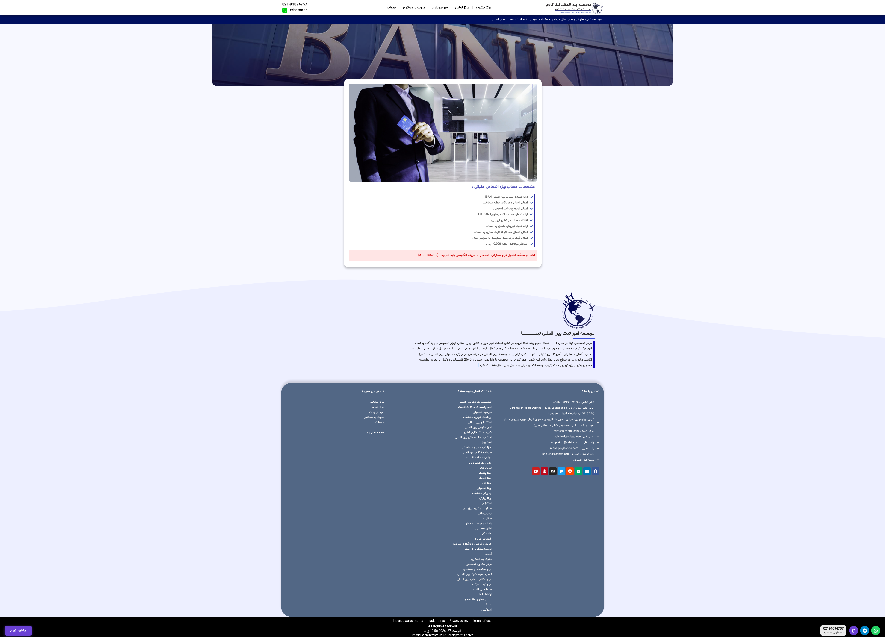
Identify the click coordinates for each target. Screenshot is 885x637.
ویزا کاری (486, 483)
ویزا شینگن (485, 478)
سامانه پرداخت (482, 589)
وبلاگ (488, 605)
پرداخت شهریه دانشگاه (477, 417)
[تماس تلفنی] (853, 630)
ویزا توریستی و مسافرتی (477, 448)
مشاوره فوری (18, 630)
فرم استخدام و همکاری (477, 569)
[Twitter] (561, 471)
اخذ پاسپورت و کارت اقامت (475, 407)
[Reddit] (570, 471)
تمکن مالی (485, 468)
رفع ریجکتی (485, 513)
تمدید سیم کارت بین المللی (474, 574)
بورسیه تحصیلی (482, 412)
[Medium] (578, 471)
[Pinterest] (544, 471)
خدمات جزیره (483, 539)
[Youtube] (536, 471)
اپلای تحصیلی (483, 529)
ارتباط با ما (485, 595)
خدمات (391, 7)
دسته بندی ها (375, 432)
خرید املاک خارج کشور (478, 432)
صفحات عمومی (539, 20)
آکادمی (488, 554)
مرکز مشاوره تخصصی (479, 564)
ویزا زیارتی (485, 498)
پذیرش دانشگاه (482, 493)
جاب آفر (487, 534)
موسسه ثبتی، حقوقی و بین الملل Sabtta (577, 20)
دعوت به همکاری (414, 7)
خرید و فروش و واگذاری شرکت (472, 544)
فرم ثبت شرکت (482, 584)
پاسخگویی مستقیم (834, 632)
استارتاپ (486, 503)
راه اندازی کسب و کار (479, 524)
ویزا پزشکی (485, 473)
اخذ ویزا (487, 442)
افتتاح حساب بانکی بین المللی (473, 437)
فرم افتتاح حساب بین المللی (474, 579)
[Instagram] (553, 471)
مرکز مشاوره (483, 7)
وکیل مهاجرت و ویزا (479, 463)
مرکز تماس (462, 7)
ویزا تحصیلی (484, 488)
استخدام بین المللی (480, 422)
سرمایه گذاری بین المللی (477, 453)
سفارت (487, 519)
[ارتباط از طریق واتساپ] (875, 630)
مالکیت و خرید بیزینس (477, 508)
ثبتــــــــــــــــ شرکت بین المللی (475, 402)
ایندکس (486, 610)
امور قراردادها (440, 7)
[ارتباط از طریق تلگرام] (864, 630)
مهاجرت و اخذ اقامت (479, 458)
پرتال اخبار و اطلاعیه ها (477, 600)
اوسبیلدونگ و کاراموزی (478, 549)
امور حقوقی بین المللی (478, 427)
